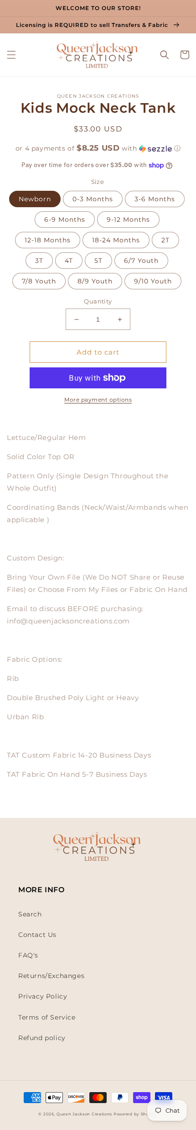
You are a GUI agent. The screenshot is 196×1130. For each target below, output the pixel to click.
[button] (11, 55)
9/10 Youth (153, 281)
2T (165, 240)
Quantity (98, 301)
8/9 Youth (95, 281)
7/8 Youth (39, 281)
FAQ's (28, 955)
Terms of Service (47, 1017)
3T (39, 260)
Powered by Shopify (135, 1114)
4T (69, 260)
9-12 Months (128, 219)
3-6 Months (154, 199)
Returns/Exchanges (51, 976)
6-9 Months (64, 219)
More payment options (98, 399)
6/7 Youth (141, 260)
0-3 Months (92, 199)
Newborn (35, 199)
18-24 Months (116, 240)
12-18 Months (48, 240)
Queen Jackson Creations (85, 1114)
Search (30, 914)
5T (98, 260)
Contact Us (37, 935)
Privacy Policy (42, 996)
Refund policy (42, 1038)
